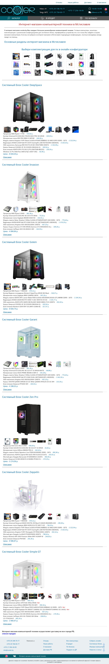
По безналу (70, 647)
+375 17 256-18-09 (10, 647)
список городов (9, 634)
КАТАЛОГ (16, 18)
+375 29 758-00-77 (12, 644)
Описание (7, 157)
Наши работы (73, 2)
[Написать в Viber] (33, 644)
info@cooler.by (9, 650)
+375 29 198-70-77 (12, 641)
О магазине (101, 2)
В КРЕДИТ (50, 18)
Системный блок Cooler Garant (19, 319)
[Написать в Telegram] (29, 644)
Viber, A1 (43, 8)
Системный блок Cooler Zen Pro (20, 396)
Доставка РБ (47, 650)
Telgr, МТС (44, 12)
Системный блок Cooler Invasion (20, 164)
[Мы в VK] (106, 12)
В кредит (69, 644)
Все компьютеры (72, 641)
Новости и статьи (95, 650)
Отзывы (59, 2)
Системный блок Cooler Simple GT (21, 551)
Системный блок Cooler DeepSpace (22, 85)
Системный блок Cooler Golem (19, 242)
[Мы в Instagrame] (106, 9)
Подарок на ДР (71, 650)
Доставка (87, 2)
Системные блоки (96, 644)
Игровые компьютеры (97, 647)
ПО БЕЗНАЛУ (91, 18)
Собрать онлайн (95, 641)
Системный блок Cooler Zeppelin (20, 472)
